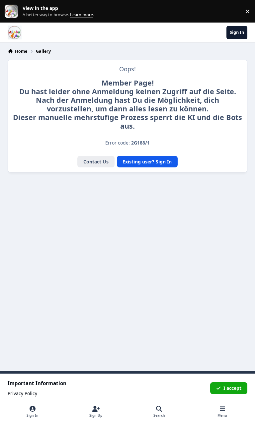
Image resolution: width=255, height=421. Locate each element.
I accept (232, 388)
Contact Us (96, 161)
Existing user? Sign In (147, 161)
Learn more (13, 11)
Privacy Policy (22, 393)
